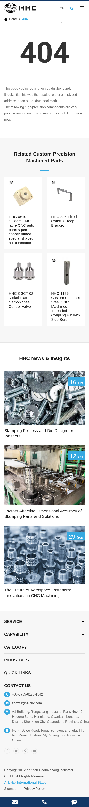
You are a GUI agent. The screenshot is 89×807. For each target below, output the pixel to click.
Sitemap (10, 788)
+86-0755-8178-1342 (27, 694)
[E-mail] (15, 802)
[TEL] (44, 802)
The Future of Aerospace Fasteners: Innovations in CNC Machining (37, 593)
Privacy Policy (34, 788)
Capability (16, 634)
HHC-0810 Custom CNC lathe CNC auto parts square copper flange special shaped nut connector (21, 230)
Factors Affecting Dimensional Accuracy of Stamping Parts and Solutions (43, 514)
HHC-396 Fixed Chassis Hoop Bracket (64, 221)
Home (13, 19)
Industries (16, 660)
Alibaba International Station (26, 782)
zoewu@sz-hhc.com (27, 703)
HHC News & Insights (44, 358)
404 (25, 19)
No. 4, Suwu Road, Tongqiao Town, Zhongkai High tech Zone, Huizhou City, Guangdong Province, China (49, 735)
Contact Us (17, 685)
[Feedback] (74, 802)
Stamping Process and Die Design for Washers (38, 433)
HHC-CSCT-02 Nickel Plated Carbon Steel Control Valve (21, 300)
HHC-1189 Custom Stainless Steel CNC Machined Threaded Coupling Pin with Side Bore (65, 306)
